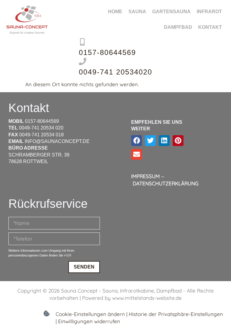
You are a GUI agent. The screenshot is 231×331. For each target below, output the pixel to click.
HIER (67, 255)
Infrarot (209, 11)
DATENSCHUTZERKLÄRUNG (166, 183)
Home (115, 11)
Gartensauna (171, 11)
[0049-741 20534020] (82, 61)
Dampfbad (178, 27)
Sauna (137, 11)
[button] (136, 140)
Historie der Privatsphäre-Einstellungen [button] (176, 314)
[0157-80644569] (82, 42)
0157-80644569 (107, 52)
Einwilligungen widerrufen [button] (89, 321)
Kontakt (210, 27)
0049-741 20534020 (115, 72)
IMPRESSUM (145, 176)
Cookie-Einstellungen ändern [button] (90, 314)
